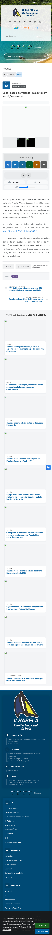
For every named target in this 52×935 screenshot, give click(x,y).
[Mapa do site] (35, 21)
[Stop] (28, 175)
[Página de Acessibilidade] (40, 21)
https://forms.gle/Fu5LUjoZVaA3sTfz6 (20, 231)
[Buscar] (45, 56)
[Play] (23, 175)
